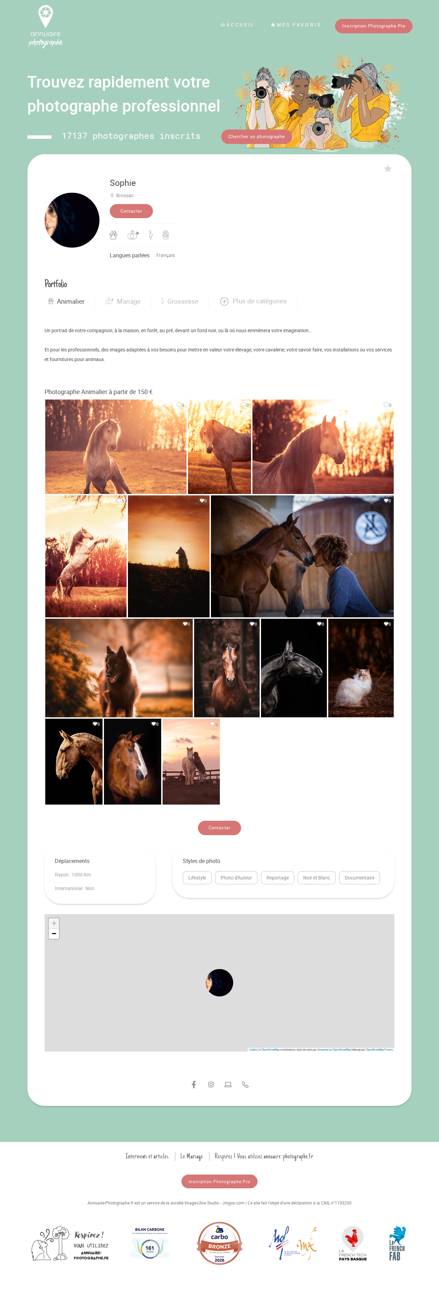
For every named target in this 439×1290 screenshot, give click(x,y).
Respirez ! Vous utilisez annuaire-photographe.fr (264, 1156)
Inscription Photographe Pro (373, 26)
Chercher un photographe (256, 136)
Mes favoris (299, 24)
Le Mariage (191, 1156)
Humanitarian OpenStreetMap (334, 1049)
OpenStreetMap (271, 1049)
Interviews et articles (147, 1156)
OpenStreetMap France (379, 1049)
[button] (253, 301)
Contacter (131, 211)
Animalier (70, 301)
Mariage (129, 301)
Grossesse (182, 301)
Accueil (240, 24)
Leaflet (253, 1049)
